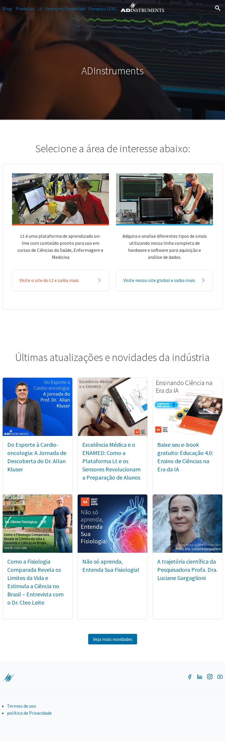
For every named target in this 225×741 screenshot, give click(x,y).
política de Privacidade (29, 713)
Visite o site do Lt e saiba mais (49, 280)
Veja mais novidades (112, 639)
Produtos (25, 8)
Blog (7, 8)
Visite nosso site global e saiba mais (159, 280)
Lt (40, 8)
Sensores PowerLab (65, 8)
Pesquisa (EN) (102, 8)
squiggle (8, 677)
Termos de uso (21, 706)
